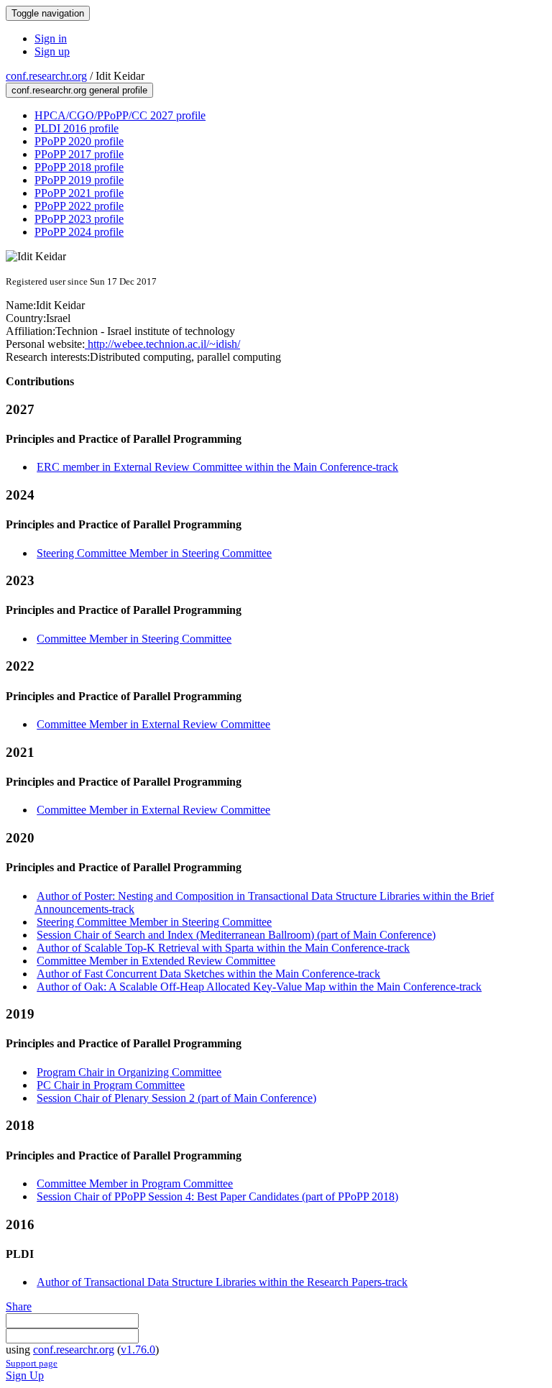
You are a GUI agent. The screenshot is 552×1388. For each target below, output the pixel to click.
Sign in (50, 38)
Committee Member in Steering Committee (134, 639)
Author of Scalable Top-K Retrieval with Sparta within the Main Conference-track (223, 948)
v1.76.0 (138, 1349)
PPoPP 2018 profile (79, 167)
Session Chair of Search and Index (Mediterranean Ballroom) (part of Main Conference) (236, 935)
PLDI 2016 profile (76, 128)
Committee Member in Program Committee (135, 1183)
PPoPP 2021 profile (79, 193)
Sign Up (25, 1375)
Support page (32, 1363)
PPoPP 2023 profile (79, 219)
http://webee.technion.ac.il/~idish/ (162, 344)
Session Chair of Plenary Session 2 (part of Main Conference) (176, 1098)
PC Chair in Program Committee (111, 1085)
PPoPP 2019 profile (79, 180)
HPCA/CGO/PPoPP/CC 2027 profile (120, 115)
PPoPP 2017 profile (79, 154)
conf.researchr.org (46, 76)
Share (19, 1306)
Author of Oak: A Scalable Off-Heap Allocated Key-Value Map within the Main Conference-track (259, 986)
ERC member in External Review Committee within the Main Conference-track (217, 467)
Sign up (52, 51)
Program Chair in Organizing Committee (129, 1072)
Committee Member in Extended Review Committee (156, 961)
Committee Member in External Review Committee (153, 724)
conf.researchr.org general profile (79, 90)
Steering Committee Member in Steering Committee (154, 553)
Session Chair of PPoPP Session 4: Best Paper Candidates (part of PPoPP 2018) (217, 1196)
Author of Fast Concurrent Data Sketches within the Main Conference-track (208, 974)
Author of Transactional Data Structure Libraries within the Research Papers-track (222, 1282)
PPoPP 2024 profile (79, 232)
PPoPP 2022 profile (79, 206)
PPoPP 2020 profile (79, 141)
